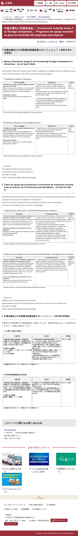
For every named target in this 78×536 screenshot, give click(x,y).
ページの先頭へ (39, 498)
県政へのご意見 (11, 509)
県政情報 (72, 10)
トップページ (7, 17)
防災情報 (73, 3)
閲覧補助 (40, 3)
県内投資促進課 (44, 17)
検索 (51, 3)
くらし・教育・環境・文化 (8, 10)
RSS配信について (40, 509)
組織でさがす (19, 17)
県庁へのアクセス (59, 520)
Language (61, 3)
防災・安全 (33, 10)
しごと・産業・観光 (47, 10)
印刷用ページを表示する (48, 41)
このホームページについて (16, 505)
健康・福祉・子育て (20, 10)
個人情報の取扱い (37, 505)
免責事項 (52, 505)
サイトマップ (11, 524)
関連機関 (26, 509)
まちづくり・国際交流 (59, 10)
